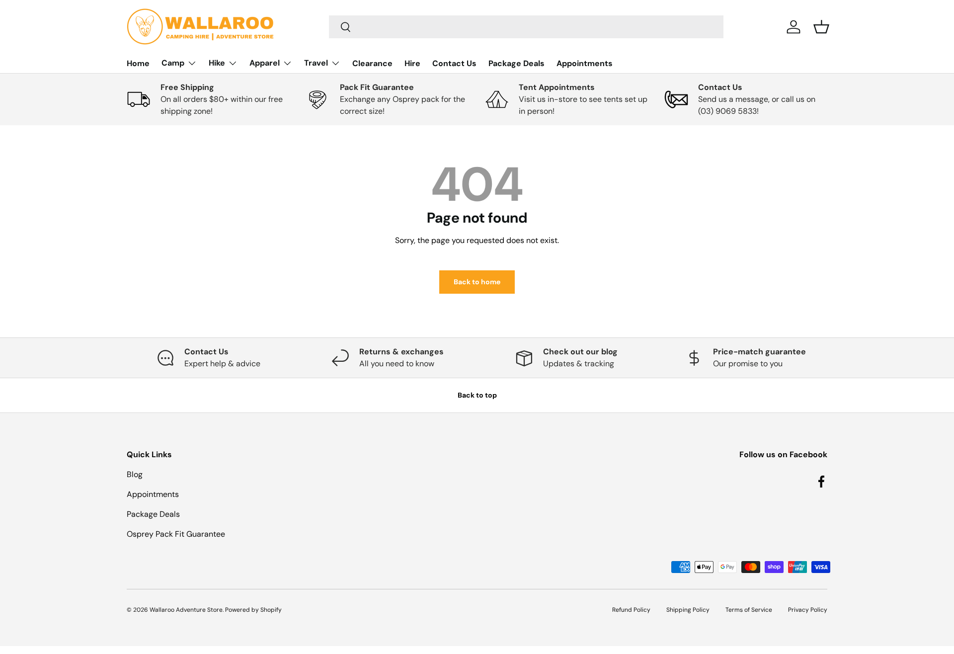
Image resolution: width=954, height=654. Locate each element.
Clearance (372, 63)
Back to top (477, 395)
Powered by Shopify (253, 610)
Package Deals (516, 63)
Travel (316, 63)
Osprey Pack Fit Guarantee (176, 534)
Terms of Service (748, 610)
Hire (412, 63)
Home (138, 63)
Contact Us (454, 63)
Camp (172, 63)
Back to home (477, 281)
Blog (135, 474)
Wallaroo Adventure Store (186, 610)
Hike (217, 63)
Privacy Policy (807, 610)
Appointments (584, 63)
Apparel (264, 63)
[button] (821, 27)
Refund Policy (631, 610)
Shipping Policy (688, 610)
